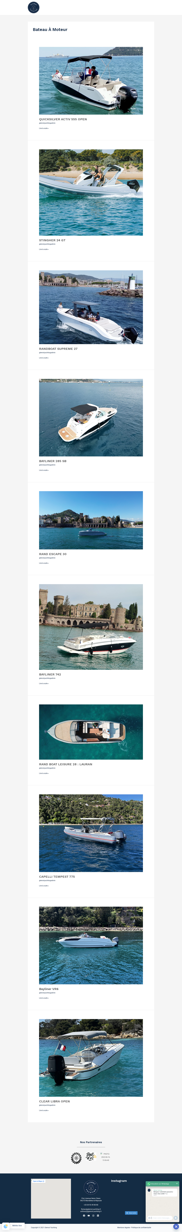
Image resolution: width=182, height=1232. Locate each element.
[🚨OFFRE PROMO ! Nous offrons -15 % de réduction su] (131, 1189)
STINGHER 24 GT (52, 240)
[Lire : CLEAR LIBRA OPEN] (91, 1058)
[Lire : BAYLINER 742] (91, 627)
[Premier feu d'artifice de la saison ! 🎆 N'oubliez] (117, 1205)
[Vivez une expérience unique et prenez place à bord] (144, 1205)
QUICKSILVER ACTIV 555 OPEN (63, 119)
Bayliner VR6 (48, 989)
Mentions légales (123, 1228)
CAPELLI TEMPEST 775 (57, 876)
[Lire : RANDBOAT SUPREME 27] (91, 307)
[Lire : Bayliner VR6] (91, 945)
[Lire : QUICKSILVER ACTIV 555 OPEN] (91, 81)
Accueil (66, 7)
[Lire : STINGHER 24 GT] (91, 192)
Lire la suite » (44, 128)
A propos (75, 7)
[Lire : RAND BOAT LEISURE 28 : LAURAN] (91, 732)
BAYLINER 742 (50, 674)
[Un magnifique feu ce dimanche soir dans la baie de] (117, 1197)
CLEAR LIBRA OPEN (54, 1101)
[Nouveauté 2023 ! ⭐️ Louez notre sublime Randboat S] (131, 1205)
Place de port (113, 7)
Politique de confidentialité (141, 1228)
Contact (135, 7)
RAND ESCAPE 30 (53, 554)
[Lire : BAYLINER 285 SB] (91, 418)
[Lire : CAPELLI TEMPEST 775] (91, 833)
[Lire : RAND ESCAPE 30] (91, 520)
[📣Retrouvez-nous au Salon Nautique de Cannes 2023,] (117, 1189)
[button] (148, 7)
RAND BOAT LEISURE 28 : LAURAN (65, 764)
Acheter (100, 7)
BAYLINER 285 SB (52, 461)
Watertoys (125, 7)
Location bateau (88, 7)
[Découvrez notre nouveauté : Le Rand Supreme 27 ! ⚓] (131, 1197)
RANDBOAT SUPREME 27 (58, 349)
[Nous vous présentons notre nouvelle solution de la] (144, 1197)
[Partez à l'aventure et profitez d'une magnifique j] (144, 1189)
